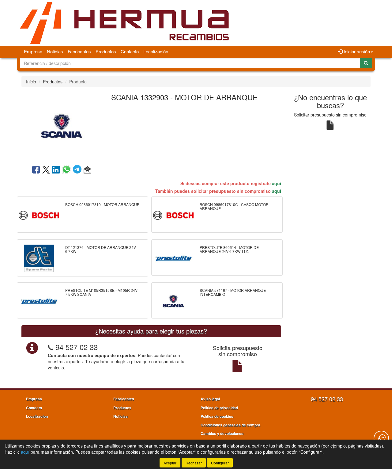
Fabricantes (79, 51)
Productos (106, 51)
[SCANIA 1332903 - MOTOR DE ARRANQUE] (61, 125)
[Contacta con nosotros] (381, 438)
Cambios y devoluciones (222, 433)
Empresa (33, 51)
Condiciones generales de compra (230, 425)
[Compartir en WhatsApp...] (67, 170)
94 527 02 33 (76, 346)
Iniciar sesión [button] (356, 51)
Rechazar (194, 462)
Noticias (55, 51)
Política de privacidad (219, 407)
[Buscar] (366, 63)
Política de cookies (217, 416)
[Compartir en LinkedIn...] (56, 170)
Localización (155, 51)
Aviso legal (210, 399)
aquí (276, 183)
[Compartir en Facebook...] (36, 170)
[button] (87, 170)
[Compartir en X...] (46, 170)
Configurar (220, 462)
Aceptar (170, 462)
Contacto (130, 51)
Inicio (31, 81)
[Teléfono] (50, 346)
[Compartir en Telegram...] (78, 170)
